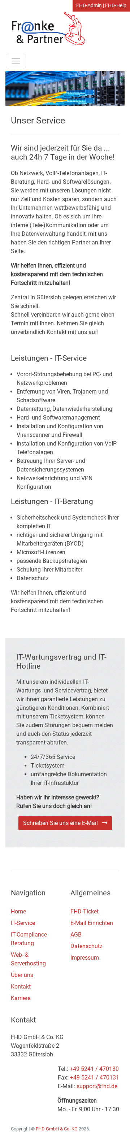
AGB (76, 934)
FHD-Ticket (84, 911)
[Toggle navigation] (16, 61)
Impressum (84, 957)
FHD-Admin (89, 6)
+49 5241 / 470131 (94, 1077)
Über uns (22, 975)
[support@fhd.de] (97, 1086)
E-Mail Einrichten (91, 923)
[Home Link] (45, 28)
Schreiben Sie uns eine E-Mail (62, 823)
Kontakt (21, 986)
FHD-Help (115, 6)
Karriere (20, 998)
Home (18, 911)
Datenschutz (86, 946)
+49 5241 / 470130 (94, 1068)
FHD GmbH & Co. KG (57, 1129)
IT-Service (23, 923)
